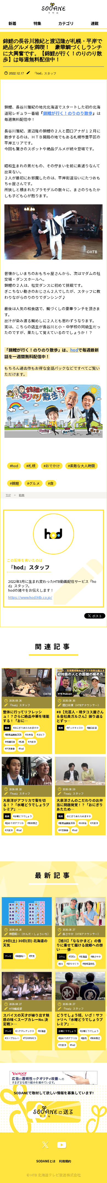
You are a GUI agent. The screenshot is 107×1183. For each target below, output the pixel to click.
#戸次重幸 (10, 748)
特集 (37, 23)
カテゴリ (66, 23)
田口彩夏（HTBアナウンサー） (81, 705)
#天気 (32, 955)
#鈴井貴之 (32, 823)
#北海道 (83, 956)
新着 (12, 23)
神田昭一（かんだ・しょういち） (29, 934)
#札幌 (30, 465)
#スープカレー (12, 1038)
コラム (61, 956)
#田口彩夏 (92, 727)
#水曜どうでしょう (22, 816)
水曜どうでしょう (67, 1030)
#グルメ (33, 483)
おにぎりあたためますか (79, 816)
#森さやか (96, 956)
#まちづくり (73, 963)
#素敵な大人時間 (81, 465)
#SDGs (72, 956)
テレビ (8, 955)
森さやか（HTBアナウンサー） (81, 934)
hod (74, 350)
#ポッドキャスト (75, 727)
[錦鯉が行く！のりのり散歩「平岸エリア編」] (53, 410)
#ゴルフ (40, 734)
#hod (14, 465)
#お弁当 (29, 734)
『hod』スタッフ (44, 73)
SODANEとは (45, 1161)
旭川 (60, 963)
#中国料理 (10, 741)
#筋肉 (83, 1038)
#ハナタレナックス (24, 1030)
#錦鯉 (14, 483)
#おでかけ (52, 465)
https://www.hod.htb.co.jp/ (30, 597)
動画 (21, 495)
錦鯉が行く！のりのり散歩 (67, 113)
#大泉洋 (32, 741)
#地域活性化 (89, 963)
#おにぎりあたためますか (25, 727)
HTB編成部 (15, 1009)
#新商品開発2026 (13, 734)
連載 (94, 23)
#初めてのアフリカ (14, 823)
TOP (8, 495)
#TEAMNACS (29, 1038)
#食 (51, 483)
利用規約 (65, 1161)
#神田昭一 (20, 955)
